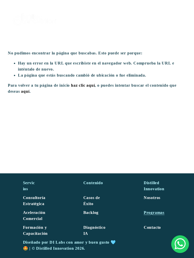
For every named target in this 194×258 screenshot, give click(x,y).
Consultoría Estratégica (34, 201)
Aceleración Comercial (34, 215)
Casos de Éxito (91, 201)
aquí (25, 91)
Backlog (91, 212)
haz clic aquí (83, 85)
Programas (154, 212)
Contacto (152, 227)
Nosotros (152, 198)
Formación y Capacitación (35, 230)
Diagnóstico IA (94, 230)
